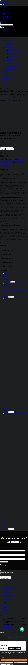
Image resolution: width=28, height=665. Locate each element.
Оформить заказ (8, 664)
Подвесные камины (14, 51)
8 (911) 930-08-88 (4, 2)
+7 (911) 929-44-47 (7, 628)
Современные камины (14, 54)
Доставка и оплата (8, 17)
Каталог (5, 39)
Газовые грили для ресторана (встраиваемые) (16, 66)
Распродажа (3, 21)
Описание (5, 165)
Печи (4, 74)
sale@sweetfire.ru (4, 3)
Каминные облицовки (11, 43)
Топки (4, 73)
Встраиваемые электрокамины (8, 161)
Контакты (5, 19)
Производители (7, 13)
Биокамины (9, 46)
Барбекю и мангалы (11, 69)
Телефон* (2, 553)
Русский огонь (20, 162)
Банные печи (9, 44)
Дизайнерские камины (14, 56)
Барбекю (5, 83)
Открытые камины (13, 57)
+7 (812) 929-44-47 (7, 627)
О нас (4, 10)
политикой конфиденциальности (8, 566)
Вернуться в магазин (14, 648)
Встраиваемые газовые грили (16, 64)
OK (14, 660)
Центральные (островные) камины (18, 53)
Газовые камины (10, 47)
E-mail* (2, 557)
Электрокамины (10, 59)
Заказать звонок (4, 8)
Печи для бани (6, 589)
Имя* (1, 549)
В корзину (3, 149)
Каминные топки (10, 40)
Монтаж (5, 14)
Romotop (5, 598)
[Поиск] (0, 26)
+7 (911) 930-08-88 (4, 6)
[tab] (15, 165)
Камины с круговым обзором (16, 50)
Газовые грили (9, 60)
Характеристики (7, 166)
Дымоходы (8, 70)
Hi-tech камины (10, 49)
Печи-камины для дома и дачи (13, 41)
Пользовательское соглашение (6, 572)
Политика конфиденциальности (6, 573)
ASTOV (4, 596)
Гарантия (5, 16)
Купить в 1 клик (9, 149)
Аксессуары (9, 72)
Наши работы (6, 12)
